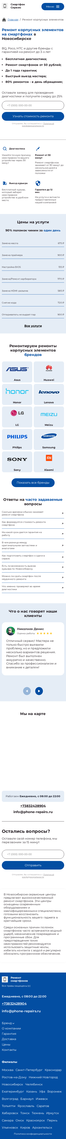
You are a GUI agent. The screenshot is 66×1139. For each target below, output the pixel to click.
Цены (6, 1044)
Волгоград (10, 1099)
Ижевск (42, 1099)
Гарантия (9, 1033)
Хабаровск (10, 1113)
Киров (25, 1127)
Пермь (52, 1120)
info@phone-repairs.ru (33, 812)
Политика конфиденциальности (33, 1133)
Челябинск (34, 1084)
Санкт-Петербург (29, 1070)
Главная (13, 19)
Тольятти (8, 1106)
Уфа (42, 1091)
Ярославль (26, 1106)
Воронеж (54, 1091)
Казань (31, 1091)
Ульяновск (10, 1127)
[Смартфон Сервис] (5, 6)
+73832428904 (33, 806)
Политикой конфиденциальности (38, 124)
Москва (7, 1070)
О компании (11, 1028)
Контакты (9, 1050)
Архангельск (42, 1127)
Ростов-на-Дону (14, 1077)
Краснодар (53, 1070)
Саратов (43, 1106)
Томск (25, 1113)
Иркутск (52, 1113)
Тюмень (38, 1113)
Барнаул (27, 1099)
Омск (20, 1120)
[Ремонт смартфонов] (5, 979)
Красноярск (35, 1120)
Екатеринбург (13, 1091)
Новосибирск (12, 1084)
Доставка (9, 1039)
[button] (39, 691)
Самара (7, 1120)
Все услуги (33, 326)
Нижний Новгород (43, 1077)
